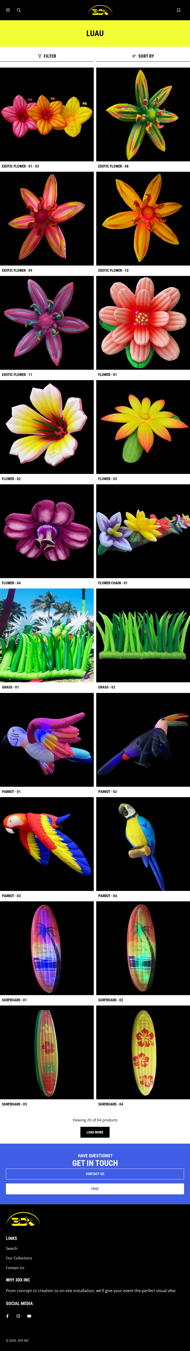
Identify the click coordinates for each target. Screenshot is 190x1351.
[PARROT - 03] (47, 844)
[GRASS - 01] (47, 635)
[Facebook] (7, 1316)
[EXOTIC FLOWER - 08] (143, 114)
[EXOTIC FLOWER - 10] (143, 219)
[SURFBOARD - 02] (143, 948)
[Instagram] (18, 1316)
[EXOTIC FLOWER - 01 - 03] (47, 114)
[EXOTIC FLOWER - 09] (47, 219)
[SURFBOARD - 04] (143, 1052)
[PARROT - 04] (143, 844)
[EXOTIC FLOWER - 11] (47, 323)
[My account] (178, 10)
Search (11, 1248)
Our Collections (19, 1258)
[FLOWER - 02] (47, 427)
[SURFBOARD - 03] (47, 1052)
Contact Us (15, 1267)
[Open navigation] (11, 10)
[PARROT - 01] (47, 740)
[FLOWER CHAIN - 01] (143, 531)
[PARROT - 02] (143, 740)
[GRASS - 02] (143, 635)
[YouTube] (29, 1316)
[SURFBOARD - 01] (47, 948)
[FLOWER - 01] (143, 323)
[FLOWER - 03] (143, 427)
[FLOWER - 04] (47, 531)
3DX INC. (24, 1340)
